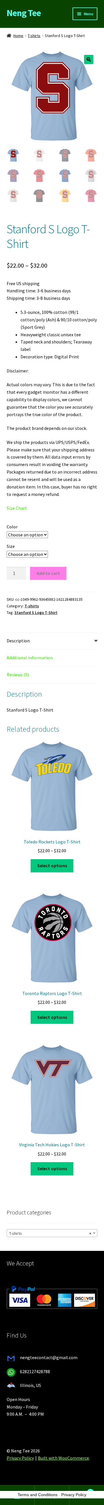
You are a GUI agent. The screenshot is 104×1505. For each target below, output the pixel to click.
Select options (52, 865)
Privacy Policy (20, 1458)
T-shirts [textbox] (50, 1233)
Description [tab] (18, 641)
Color (12, 527)
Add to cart (48, 573)
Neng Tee (24, 13)
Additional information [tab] (30, 657)
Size (11, 546)
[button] (88, 59)
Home (18, 35)
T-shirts (34, 35)
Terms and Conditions (37, 1494)
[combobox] (52, 1233)
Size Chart (17, 508)
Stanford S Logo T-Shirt (35, 612)
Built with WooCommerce (63, 1458)
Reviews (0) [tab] (18, 674)
